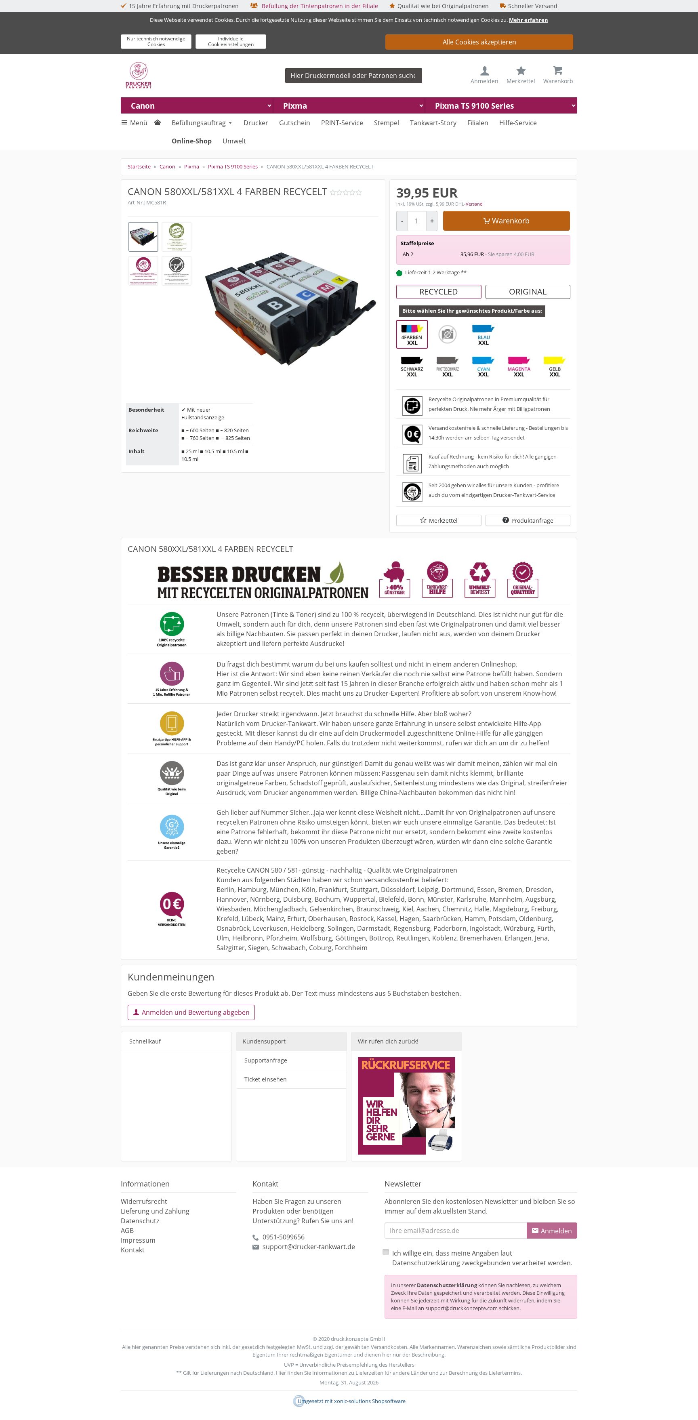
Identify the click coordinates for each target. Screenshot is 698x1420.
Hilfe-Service (518, 122)
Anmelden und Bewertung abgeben (196, 1012)
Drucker (256, 122)
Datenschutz (140, 1220)
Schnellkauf (145, 1041)
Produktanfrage (532, 520)
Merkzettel (443, 520)
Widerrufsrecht (144, 1201)
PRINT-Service (342, 122)
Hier (281, 1372)
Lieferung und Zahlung (155, 1211)
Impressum (138, 1240)
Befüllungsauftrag (199, 122)
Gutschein (294, 122)
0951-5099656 (284, 1237)
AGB (127, 1230)
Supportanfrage (265, 1060)
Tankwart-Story (433, 122)
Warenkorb (511, 220)
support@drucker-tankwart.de (309, 1246)
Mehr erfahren (528, 19)
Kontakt (133, 1249)
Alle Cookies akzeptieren (479, 42)
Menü (138, 122)
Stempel (386, 122)
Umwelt (234, 141)
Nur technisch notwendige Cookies (156, 41)
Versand (474, 204)
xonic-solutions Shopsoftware (370, 1401)
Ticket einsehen (265, 1079)
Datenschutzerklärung (447, 1285)
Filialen (477, 122)
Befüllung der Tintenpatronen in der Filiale (319, 6)
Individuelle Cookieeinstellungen (231, 41)
